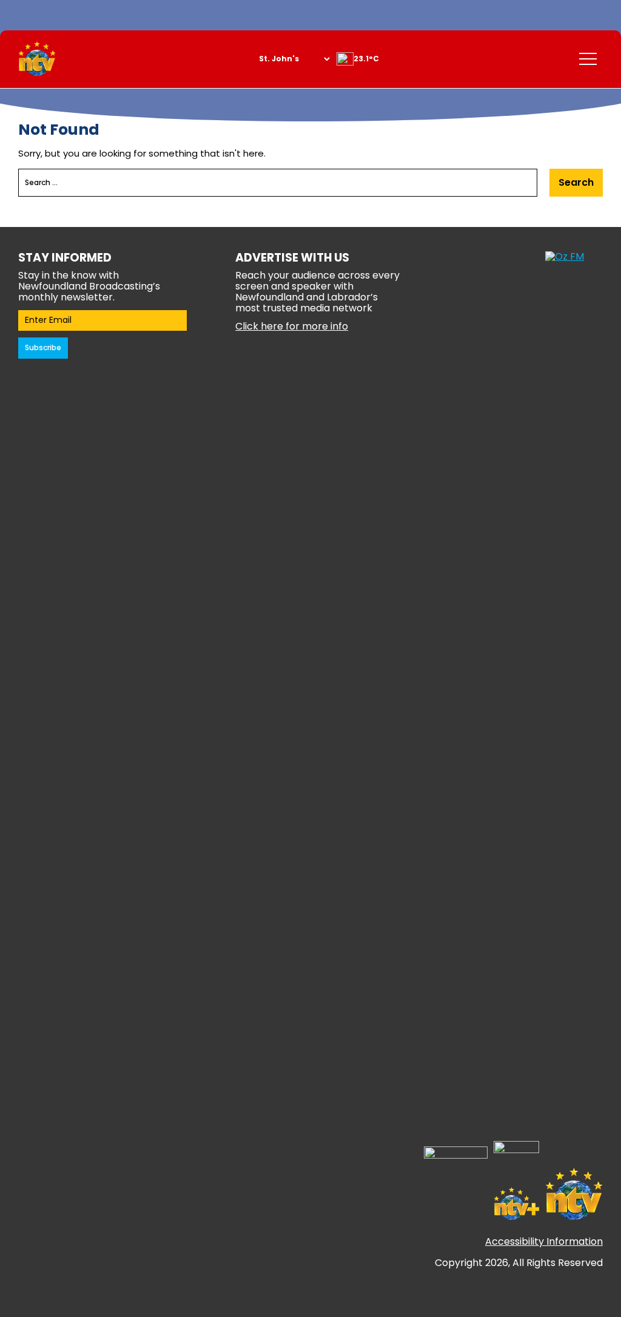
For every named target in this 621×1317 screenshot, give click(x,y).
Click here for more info (291, 326)
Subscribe (43, 347)
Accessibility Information (544, 1241)
